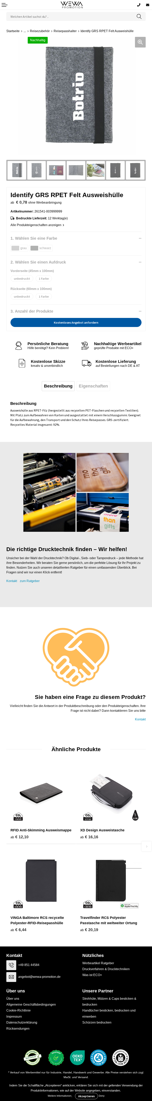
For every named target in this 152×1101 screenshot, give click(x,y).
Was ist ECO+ (92, 975)
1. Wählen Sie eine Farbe (33, 238)
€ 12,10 (19, 837)
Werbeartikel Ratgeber (98, 963)
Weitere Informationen (59, 1095)
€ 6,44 (18, 930)
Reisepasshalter (65, 31)
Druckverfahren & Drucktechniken (106, 969)
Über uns (12, 998)
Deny (101, 1095)
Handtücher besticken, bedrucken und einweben (109, 1013)
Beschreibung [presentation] (58, 386)
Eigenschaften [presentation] (93, 386)
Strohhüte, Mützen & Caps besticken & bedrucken (109, 1001)
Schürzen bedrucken (96, 1022)
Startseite (13, 31)
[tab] (58, 386)
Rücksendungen (17, 1028)
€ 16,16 (89, 837)
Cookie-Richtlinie (18, 1010)
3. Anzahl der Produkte (31, 311)
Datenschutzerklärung (21, 1022)
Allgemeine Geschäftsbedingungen (31, 1004)
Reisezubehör (40, 31)
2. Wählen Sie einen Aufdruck (38, 262)
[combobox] (69, 16)
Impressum (14, 1016)
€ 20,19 (89, 930)
